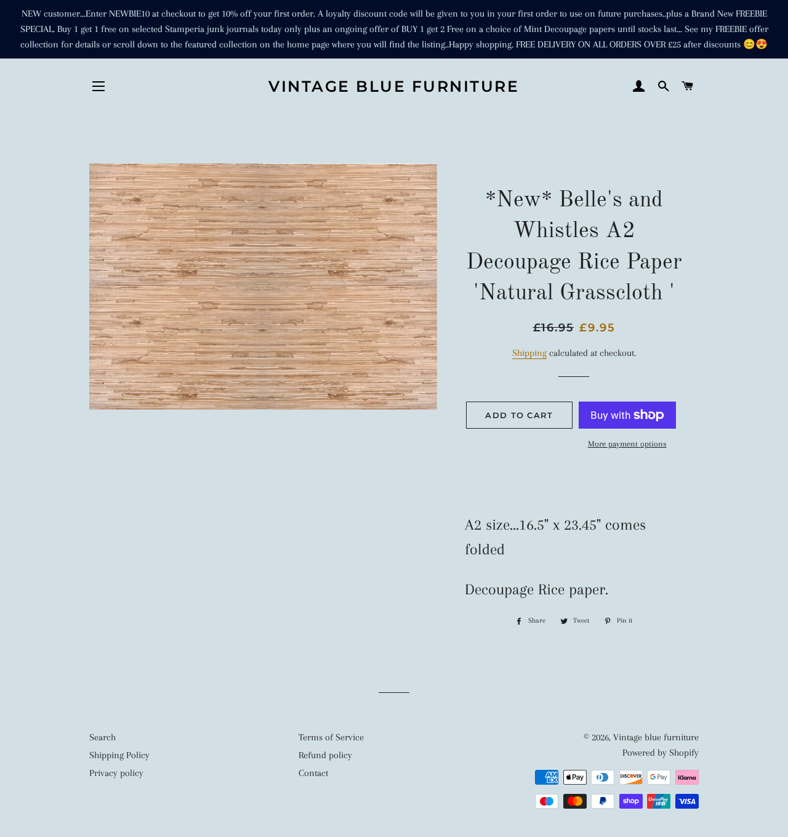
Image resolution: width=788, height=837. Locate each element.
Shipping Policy (119, 755)
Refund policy (325, 755)
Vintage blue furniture (393, 86)
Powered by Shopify (660, 752)
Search (102, 737)
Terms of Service (331, 737)
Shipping (529, 352)
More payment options (627, 443)
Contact (313, 772)
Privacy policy (116, 772)
